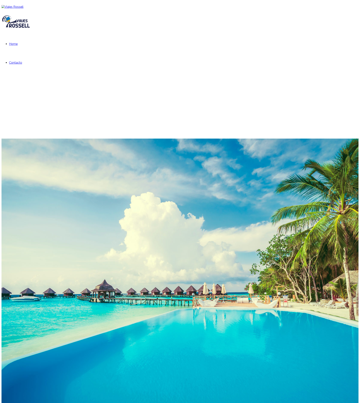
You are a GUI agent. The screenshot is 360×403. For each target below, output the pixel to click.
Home (13, 44)
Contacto (15, 62)
